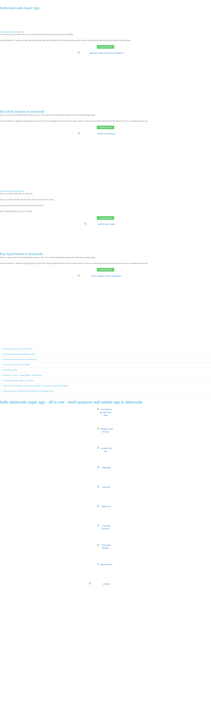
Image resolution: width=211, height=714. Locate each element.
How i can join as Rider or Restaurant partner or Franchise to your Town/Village (35, 386)
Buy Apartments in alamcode (21, 254)
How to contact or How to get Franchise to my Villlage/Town (28, 391)
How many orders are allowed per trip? (19, 354)
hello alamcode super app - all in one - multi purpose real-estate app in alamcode (71, 402)
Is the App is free (10, 370)
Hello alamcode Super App (19, 8)
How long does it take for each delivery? (20, 359)
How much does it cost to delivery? (18, 349)
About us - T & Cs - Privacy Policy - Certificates (22, 375)
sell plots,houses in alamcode (12, 32)
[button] (105, 349)
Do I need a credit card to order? (16, 365)
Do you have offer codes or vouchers (18, 380)
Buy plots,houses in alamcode (22, 111)
